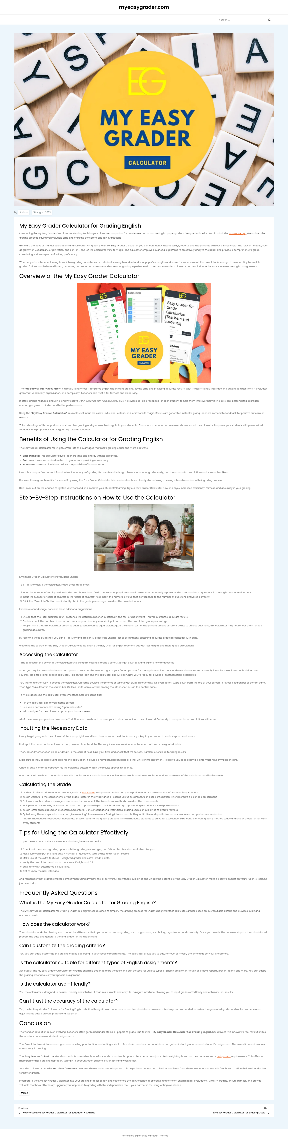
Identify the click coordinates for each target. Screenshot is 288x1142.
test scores (88, 792)
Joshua (24, 212)
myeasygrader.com (144, 7)
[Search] (269, 20)
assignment (223, 1056)
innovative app (237, 233)
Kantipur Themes (158, 1135)
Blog (25, 1093)
